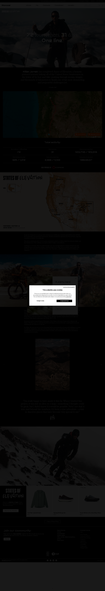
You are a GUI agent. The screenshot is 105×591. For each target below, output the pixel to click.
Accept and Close (64, 300)
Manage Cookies (40, 300)
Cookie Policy (68, 296)
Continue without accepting (69, 287)
